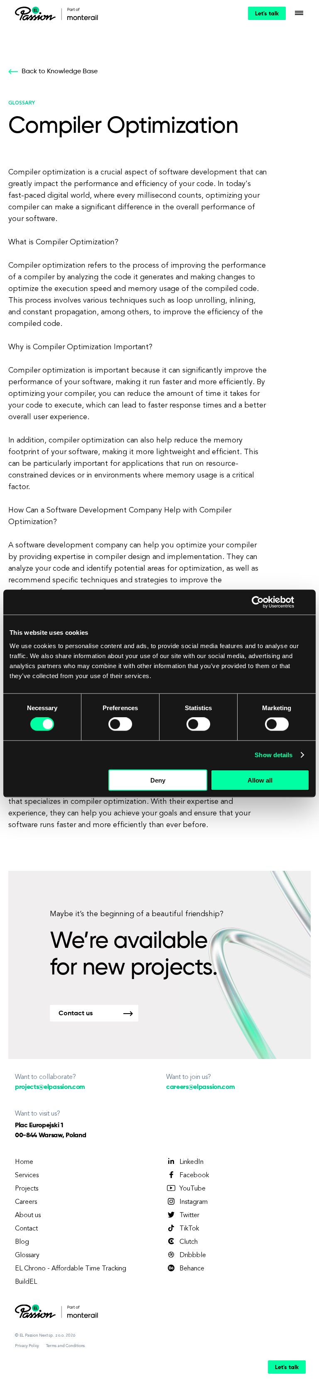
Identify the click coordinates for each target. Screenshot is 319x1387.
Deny (157, 779)
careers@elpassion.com (200, 1087)
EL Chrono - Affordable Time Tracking (70, 1268)
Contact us (76, 1013)
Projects (26, 1189)
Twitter (189, 1215)
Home (24, 1162)
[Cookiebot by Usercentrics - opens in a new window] (257, 602)
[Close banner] (306, 602)
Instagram (193, 1202)
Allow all (260, 779)
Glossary (27, 1255)
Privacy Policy (27, 1346)
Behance (191, 1268)
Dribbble (192, 1255)
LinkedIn (191, 1162)
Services (27, 1175)
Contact (26, 1228)
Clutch (188, 1242)
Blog (22, 1242)
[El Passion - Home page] (37, 13)
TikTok (189, 1228)
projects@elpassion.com (50, 1087)
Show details (273, 754)
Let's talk (267, 14)
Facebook (194, 1175)
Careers (26, 1202)
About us (28, 1215)
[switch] (120, 724)
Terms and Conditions (65, 1346)
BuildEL (26, 1282)
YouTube (192, 1189)
